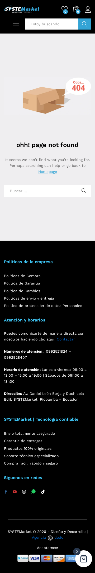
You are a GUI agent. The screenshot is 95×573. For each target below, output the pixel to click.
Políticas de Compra (22, 276)
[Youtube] (14, 492)
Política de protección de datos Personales (43, 306)
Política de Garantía (22, 283)
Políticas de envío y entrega (29, 298)
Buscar (84, 24)
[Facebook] (5, 492)
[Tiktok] (43, 492)
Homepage (47, 171)
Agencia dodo (47, 537)
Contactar (66, 339)
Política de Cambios (22, 291)
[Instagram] (24, 492)
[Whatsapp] (33, 492)
